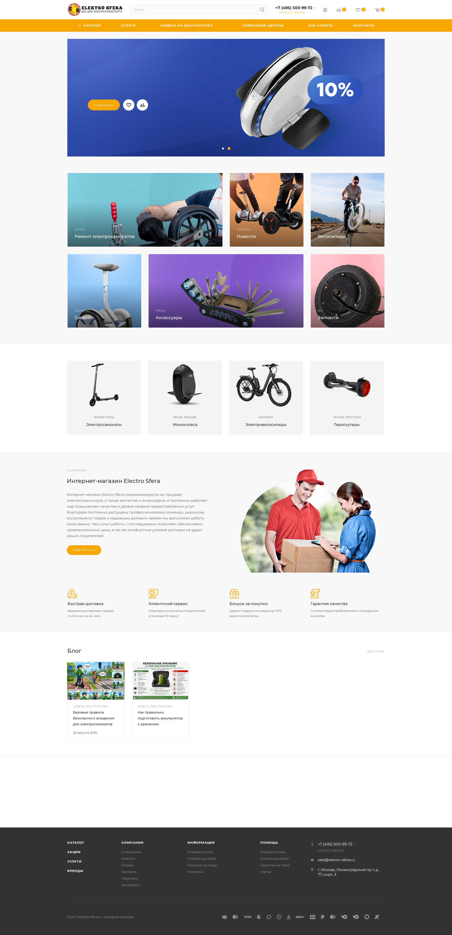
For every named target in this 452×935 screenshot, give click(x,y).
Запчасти (328, 317)
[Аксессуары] (226, 291)
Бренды (75, 871)
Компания (132, 842)
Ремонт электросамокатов (104, 236)
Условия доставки (201, 858)
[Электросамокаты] (104, 385)
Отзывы (127, 865)
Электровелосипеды (266, 424)
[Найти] (262, 9)
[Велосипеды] (347, 210)
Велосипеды (332, 236)
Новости (246, 236)
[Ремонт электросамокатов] (145, 210)
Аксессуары (169, 317)
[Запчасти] (347, 291)
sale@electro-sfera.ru (336, 860)
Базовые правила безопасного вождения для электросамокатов (93, 718)
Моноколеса (185, 424)
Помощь (269, 842)
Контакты (129, 872)
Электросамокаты (104, 424)
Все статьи (376, 651)
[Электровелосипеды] (266, 385)
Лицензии (129, 878)
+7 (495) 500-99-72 (293, 8)
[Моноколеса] (185, 385)
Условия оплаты (200, 852)
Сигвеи (83, 317)
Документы (130, 885)
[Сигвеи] (104, 291)
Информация (201, 842)
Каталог (76, 842)
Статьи (265, 872)
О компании (131, 852)
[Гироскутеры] (347, 385)
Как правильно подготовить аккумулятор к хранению (160, 718)
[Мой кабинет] (325, 10)
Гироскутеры (347, 424)
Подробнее (103, 105)
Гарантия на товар (202, 865)
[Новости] (266, 210)
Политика (195, 872)
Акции (74, 852)
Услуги (74, 861)
